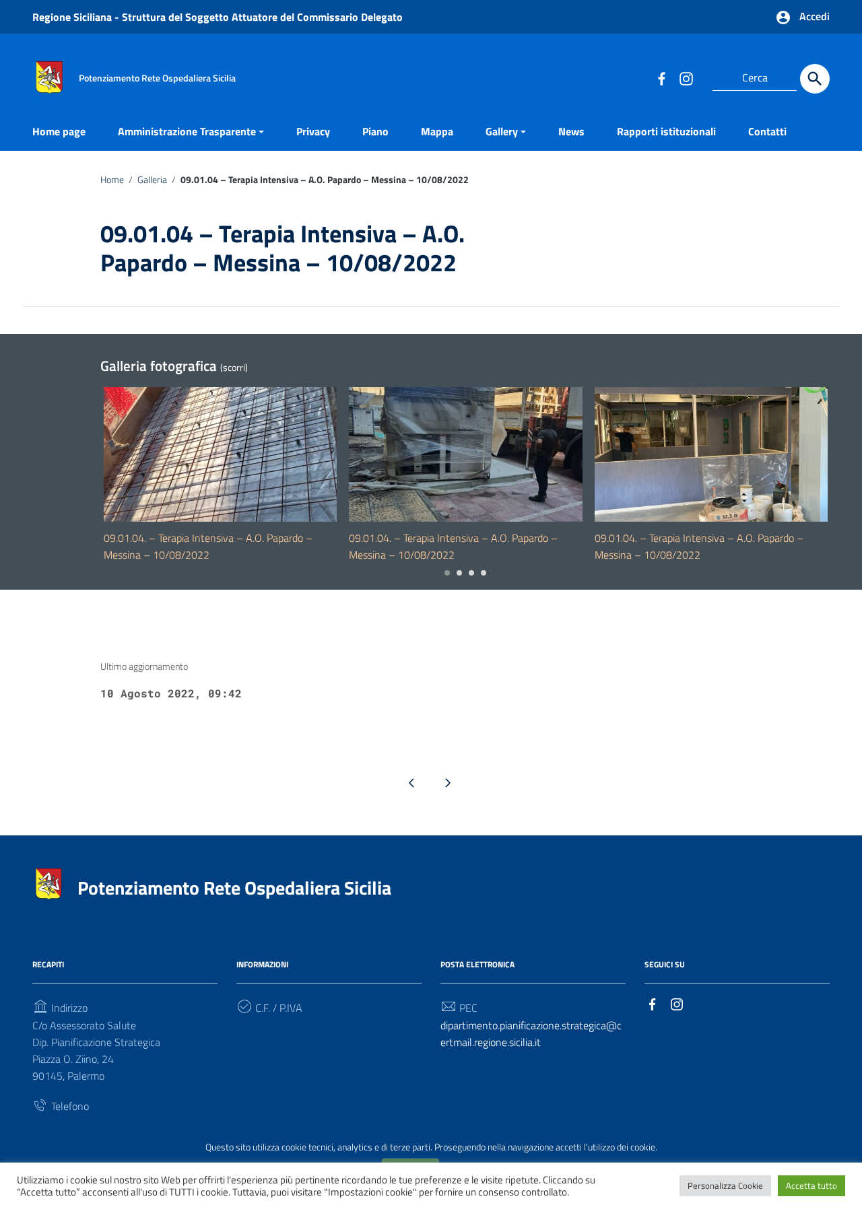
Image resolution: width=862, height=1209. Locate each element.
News (571, 131)
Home (112, 179)
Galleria (152, 179)
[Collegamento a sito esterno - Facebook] (661, 78)
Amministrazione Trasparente (187, 131)
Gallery (502, 131)
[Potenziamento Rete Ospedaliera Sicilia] (49, 76)
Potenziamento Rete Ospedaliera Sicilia (234, 887)
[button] (447, 573)
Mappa (437, 131)
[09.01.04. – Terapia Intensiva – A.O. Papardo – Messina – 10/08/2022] (220, 454)
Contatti (767, 131)
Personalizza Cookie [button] (725, 1185)
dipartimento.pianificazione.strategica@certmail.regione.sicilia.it (531, 1033)
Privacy (313, 131)
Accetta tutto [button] (811, 1185)
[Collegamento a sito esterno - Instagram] (685, 78)
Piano (375, 131)
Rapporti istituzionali (666, 131)
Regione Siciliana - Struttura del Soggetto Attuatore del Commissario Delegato (217, 17)
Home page (59, 131)
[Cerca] (815, 79)
